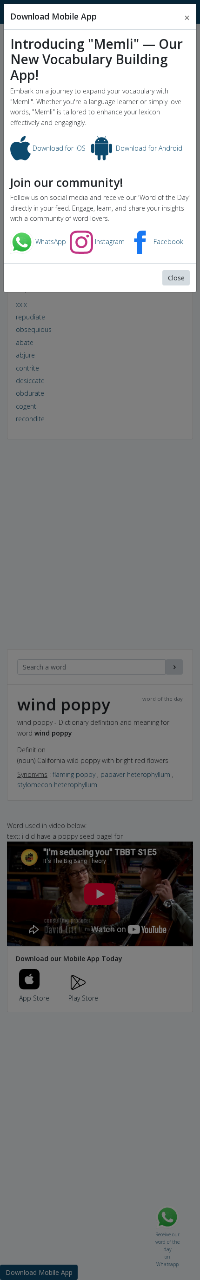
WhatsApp (49, 241)
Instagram (109, 241)
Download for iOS (58, 148)
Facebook (167, 241)
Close (176, 277)
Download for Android (148, 148)
